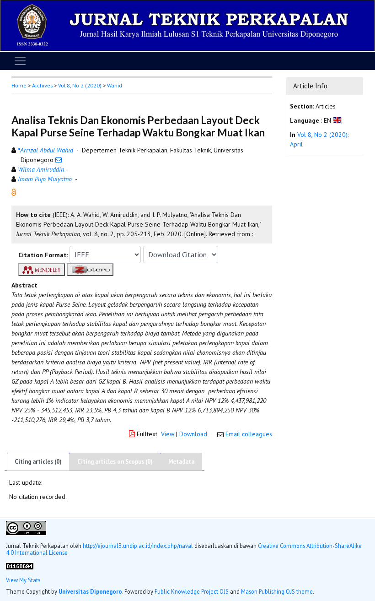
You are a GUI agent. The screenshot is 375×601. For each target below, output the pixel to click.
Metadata (181, 462)
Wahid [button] (114, 85)
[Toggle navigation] (20, 61)
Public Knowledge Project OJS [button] (192, 591)
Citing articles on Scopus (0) (115, 462)
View (167, 434)
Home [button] (19, 85)
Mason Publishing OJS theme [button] (277, 591)
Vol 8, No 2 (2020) (80, 85)
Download (193, 434)
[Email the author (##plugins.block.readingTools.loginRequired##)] (58, 160)
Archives (42, 85)
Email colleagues (248, 434)
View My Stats (23, 580)
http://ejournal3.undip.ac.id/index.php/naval (138, 545)
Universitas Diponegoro (90, 591)
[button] (13, 191)
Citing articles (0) (38, 462)
